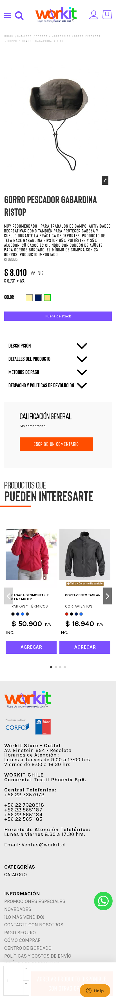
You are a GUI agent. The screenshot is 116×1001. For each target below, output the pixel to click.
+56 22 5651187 (23, 810)
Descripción (19, 345)
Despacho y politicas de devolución (41, 385)
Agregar (47, 978)
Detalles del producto (29, 358)
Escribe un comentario (56, 444)
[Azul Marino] (17, 614)
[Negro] (13, 614)
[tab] (48, 345)
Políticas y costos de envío (37, 956)
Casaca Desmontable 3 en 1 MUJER (30, 597)
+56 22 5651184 (23, 814)
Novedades (17, 909)
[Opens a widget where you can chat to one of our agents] (94, 991)
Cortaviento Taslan (83, 595)
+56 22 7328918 (24, 805)
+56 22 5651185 (23, 819)
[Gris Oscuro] (27, 614)
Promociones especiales (34, 901)
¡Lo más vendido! (24, 917)
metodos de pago (23, 372)
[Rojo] (66, 614)
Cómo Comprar (22, 940)
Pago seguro (20, 932)
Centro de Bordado (28, 948)
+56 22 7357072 (24, 794)
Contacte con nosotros (33, 925)
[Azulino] (22, 614)
